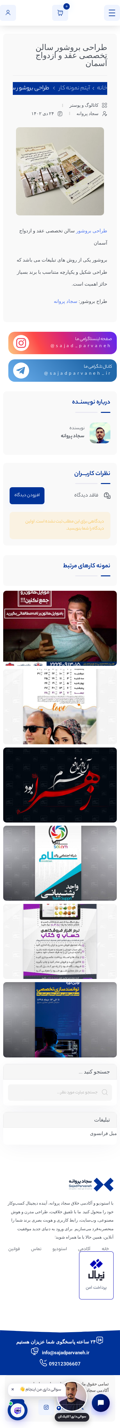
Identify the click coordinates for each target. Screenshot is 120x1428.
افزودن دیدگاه (27, 495)
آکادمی (84, 1249)
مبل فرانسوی (103, 1133)
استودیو (59, 1249)
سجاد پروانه (65, 301)
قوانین (14, 1249)
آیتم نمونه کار (74, 88)
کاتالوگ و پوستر (84, 105)
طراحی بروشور (91, 231)
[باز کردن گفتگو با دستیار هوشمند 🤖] (18, 1410)
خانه (102, 88)
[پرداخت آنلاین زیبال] (96, 1275)
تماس (36, 1249)
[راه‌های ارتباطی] (101, 1403)
